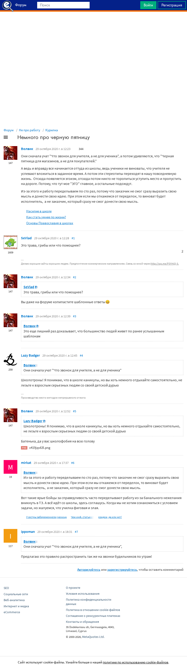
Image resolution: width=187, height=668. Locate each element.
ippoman (28, 531)
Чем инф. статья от (82, 517)
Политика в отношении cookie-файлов (93, 610)
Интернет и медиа (16, 606)
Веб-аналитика (14, 600)
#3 (74, 316)
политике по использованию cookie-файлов (135, 662)
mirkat (26, 462)
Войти (148, 5)
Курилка (51, 130)
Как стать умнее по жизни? (46, 217)
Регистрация (171, 5)
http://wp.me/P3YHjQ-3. (165, 263)
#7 (76, 532)
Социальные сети (16, 594)
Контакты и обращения (82, 622)
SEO (6, 588)
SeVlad (26, 238)
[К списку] (13, 138)
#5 (74, 411)
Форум (9, 130)
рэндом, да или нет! (110, 517)
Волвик (27, 148)
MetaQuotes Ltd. (93, 637)
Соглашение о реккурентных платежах (93, 616)
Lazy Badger (30, 355)
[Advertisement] (93, 23)
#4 (81, 355)
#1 (73, 238)
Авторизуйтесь (88, 569)
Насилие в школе (39, 211)
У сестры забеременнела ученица (46, 517)
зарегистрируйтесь (122, 569)
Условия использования (82, 594)
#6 (72, 463)
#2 (74, 277)
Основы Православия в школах (49, 223)
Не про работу (29, 130)
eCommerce (12, 612)
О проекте (73, 588)
